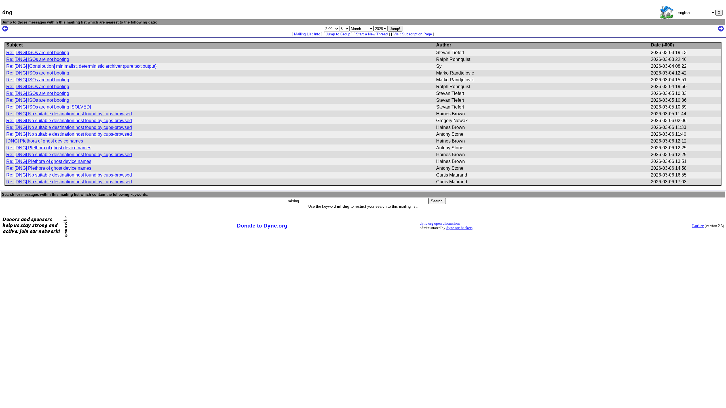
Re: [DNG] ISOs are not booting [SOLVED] (48, 107)
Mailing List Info (307, 34)
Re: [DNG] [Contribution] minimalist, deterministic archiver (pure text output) (81, 66)
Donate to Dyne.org (262, 226)
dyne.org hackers (459, 228)
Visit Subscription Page (412, 34)
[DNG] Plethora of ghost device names (44, 141)
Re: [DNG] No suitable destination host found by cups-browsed (69, 113)
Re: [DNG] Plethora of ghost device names (48, 147)
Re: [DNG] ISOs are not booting (37, 52)
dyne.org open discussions (440, 224)
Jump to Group (338, 34)
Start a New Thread (372, 34)
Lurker (698, 226)
